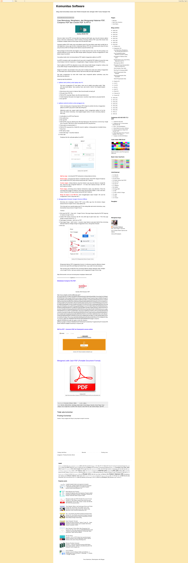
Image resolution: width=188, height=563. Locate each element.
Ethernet (108, 467)
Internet (100, 471)
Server (104, 474)
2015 (114, 103)
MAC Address (66, 472)
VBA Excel (124, 476)
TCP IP (89, 475)
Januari (116, 95)
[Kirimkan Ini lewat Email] (80, 403)
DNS (68, 467)
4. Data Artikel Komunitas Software (121, 128)
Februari (116, 93)
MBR (72, 472)
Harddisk (109, 469)
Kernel (108, 470)
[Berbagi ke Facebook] (84, 403)
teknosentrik (69, 50)
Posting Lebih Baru (62, 452)
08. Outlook (115, 187)
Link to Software (69, 550)
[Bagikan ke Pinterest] (85, 403)
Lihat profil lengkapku (116, 233)
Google (78, 469)
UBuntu (106, 475)
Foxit (63, 406)
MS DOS (76, 472)
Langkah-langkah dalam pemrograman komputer (77, 484)
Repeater (75, 474)
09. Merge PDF (116, 189)
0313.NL (62, 405)
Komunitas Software (70, 6)
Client (105, 465)
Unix (118, 475)
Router (85, 474)
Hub (125, 469)
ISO (86, 470)
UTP (114, 475)
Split (91, 406)
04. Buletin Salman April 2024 (119, 180)
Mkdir (106, 472)
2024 (114, 34)
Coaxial (114, 465)
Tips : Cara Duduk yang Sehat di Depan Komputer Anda (79, 513)
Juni (115, 85)
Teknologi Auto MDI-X (119, 63)
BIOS (81, 465)
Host (120, 469)
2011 (114, 111)
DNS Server (74, 467)
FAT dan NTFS (69, 535)
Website (83, 477)
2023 (114, 36)
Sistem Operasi (114, 474)
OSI (123, 472)
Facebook (118, 467)
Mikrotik (101, 472)
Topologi (98, 475)
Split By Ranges (95, 406)
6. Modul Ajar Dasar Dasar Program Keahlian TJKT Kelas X (121, 133)
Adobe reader (80, 405)
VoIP (75, 477)
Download (102, 467)
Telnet (93, 475)
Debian (89, 467)
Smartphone (127, 474)
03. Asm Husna (116, 178)
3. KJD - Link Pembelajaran (119, 126)
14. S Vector (115, 197)
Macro (86, 472)
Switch (80, 475)
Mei (115, 87)
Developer (96, 467)
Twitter (102, 475)
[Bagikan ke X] (83, 403)
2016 (114, 101)
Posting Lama (104, 452)
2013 (114, 107)
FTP (113, 467)
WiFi (94, 477)
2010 (114, 113)
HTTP (104, 469)
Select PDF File (85, 406)
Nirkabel (119, 472)
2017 (114, 99)
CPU (101, 465)
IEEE (73, 470)
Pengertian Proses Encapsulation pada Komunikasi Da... (121, 65)
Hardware (115, 469)
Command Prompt (121, 465)
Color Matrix (115, 24)
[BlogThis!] (81, 403)
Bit (89, 465)
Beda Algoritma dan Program (72, 491)
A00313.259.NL (68, 405)
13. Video (115, 196)
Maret (115, 91)
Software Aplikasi (71, 476)
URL (110, 475)
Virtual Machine (69, 477)
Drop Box (93, 405)
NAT (115, 472)
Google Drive (67, 406)
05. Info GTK (116, 182)
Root (80, 474)
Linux (120, 470)
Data (85, 467)
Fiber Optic (127, 467)
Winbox (98, 477)
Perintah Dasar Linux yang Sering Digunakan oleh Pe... (121, 60)
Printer (66, 474)
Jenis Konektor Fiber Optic (120, 68)
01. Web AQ (115, 175)
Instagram (94, 470)
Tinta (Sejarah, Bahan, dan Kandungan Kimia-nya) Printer (79, 506)
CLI (97, 465)
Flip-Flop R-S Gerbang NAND (121, 70)
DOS (80, 467)
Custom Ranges (86, 405)
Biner (86, 465)
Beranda (84, 452)
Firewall (62, 469)
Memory (90, 472)
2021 (114, 40)
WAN (78, 477)
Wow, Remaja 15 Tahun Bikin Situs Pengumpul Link (78, 528)
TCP (86, 475)
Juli (115, 83)
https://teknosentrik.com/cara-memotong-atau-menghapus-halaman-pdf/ (74, 274)
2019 (114, 44)
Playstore (80, 406)
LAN (113, 471)
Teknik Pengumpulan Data (120, 78)
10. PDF (114, 190)
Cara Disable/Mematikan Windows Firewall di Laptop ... (121, 54)
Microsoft (96, 472)
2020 (114, 42)
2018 (114, 97)
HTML (99, 469)
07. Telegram (116, 185)
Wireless (112, 477)
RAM (71, 474)
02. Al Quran (115, 176)
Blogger (102, 559)
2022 (114, 38)
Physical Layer (61, 474)
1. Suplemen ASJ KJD (118, 121)
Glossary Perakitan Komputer (72, 543)
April (115, 89)
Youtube (118, 477)
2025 (114, 32)
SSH (92, 474)
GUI (72, 469)
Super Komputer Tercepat (72, 521)
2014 (114, 105)
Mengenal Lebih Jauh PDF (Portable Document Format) (79, 498)
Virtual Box (60, 477)
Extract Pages (98, 405)
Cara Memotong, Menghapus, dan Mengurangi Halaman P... (121, 50)
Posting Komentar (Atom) (69, 454)
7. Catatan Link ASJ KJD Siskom (120, 135)
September (117, 48)
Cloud (109, 465)
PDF (76, 406)
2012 (114, 109)
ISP (89, 470)
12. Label (115, 194)
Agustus (116, 81)
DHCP (63, 467)
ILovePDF (72, 406)
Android (65, 465)
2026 (114, 30)
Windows (104, 477)
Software (63, 475)
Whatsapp (89, 477)
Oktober (116, 46)
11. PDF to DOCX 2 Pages (119, 192)
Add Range (74, 405)
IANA (69, 470)
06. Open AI (115, 183)
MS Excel (81, 472)
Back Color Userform (117, 22)
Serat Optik (97, 474)
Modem (110, 472)
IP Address (79, 470)
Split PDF (102, 406)
